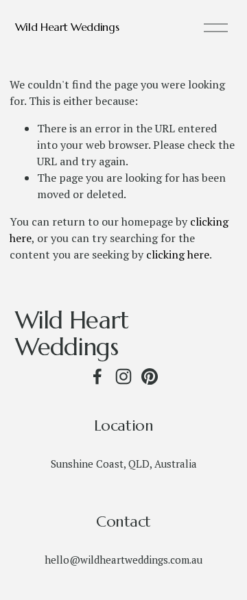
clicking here (177, 254)
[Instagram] (123, 376)
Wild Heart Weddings (67, 27)
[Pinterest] (149, 376)
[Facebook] (97, 376)
